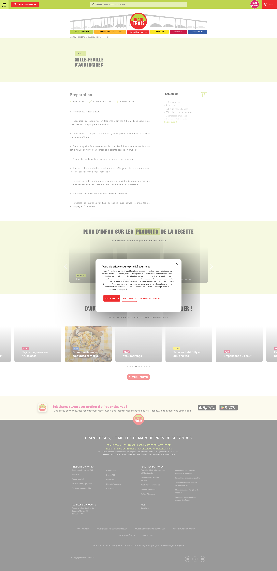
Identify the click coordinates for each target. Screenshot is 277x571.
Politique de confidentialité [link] (121, 304)
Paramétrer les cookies (151, 298)
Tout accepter (112, 298)
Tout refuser (129, 298)
